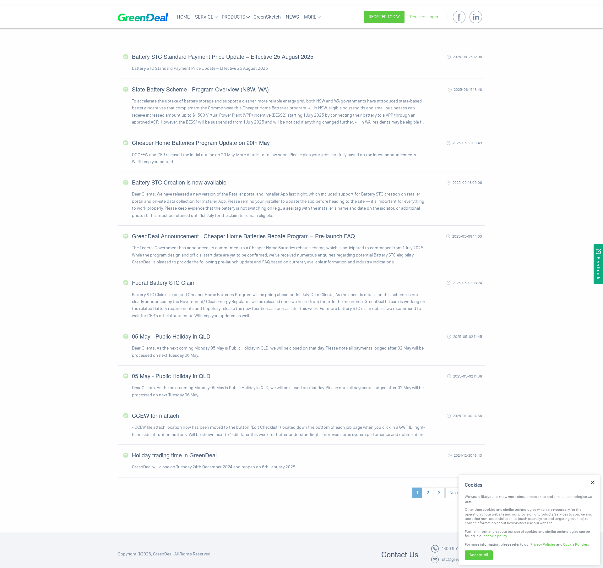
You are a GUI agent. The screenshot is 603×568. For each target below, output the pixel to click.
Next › (455, 492)
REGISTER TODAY (384, 16)
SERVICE (204, 17)
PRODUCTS (233, 17)
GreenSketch (267, 17)
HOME (183, 17)
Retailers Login (424, 16)
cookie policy (496, 536)
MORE (310, 17)
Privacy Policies (543, 544)
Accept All (479, 555)
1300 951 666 (454, 548)
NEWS (292, 17)
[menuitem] (183, 17)
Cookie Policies (575, 544)
